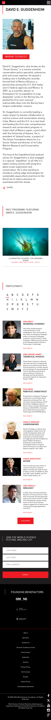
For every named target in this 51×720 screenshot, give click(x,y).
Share (10, 188)
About (26, 633)
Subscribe (25, 657)
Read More (27, 348)
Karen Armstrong (32, 460)
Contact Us (25, 642)
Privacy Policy (25, 667)
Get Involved (25, 672)
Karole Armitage (31, 423)
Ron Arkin (35, 390)
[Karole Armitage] (12, 430)
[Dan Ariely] (12, 330)
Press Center (25, 652)
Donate (25, 677)
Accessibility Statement (25, 686)
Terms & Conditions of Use (25, 647)
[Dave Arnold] (12, 494)
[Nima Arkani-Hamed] (12, 362)
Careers (25, 662)
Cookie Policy (25, 682)
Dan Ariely (34, 323)
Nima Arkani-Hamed (33, 356)
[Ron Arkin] (12, 397)
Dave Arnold (29, 487)
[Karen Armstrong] (12, 467)
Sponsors (25, 638)
